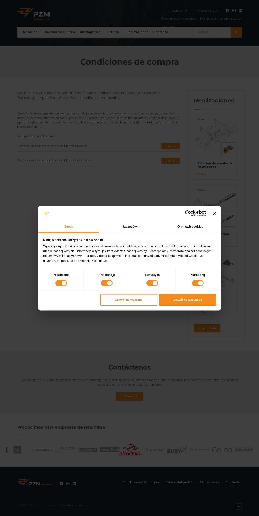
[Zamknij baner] (214, 213)
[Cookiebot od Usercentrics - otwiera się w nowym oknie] (188, 213)
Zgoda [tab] (68, 226)
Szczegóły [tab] (129, 226)
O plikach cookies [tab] (190, 226)
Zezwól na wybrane (128, 300)
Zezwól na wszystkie (187, 300)
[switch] (107, 283)
